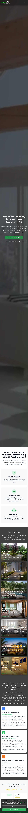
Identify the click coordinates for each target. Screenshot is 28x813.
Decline (14, 806)
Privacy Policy (22, 802)
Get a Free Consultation (14, 237)
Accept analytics (14, 809)
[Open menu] (25, 2)
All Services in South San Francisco (14, 241)
